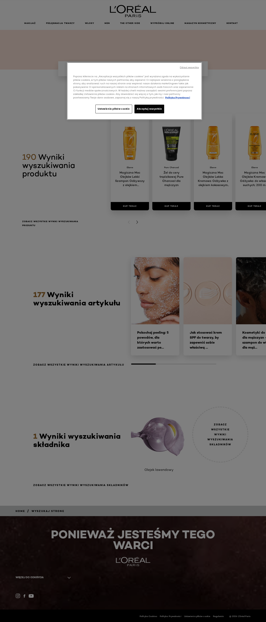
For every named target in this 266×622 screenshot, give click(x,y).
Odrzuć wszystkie (189, 67)
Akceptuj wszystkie (149, 108)
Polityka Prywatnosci (177, 97)
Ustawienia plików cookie (114, 108)
